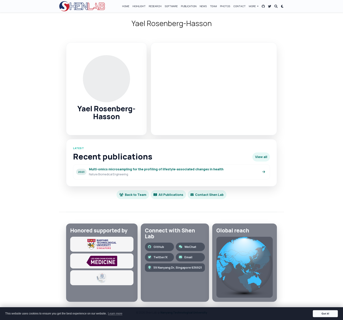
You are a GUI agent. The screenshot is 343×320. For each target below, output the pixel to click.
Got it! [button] (325, 313)
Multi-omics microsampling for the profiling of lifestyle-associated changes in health (156, 169)
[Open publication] (263, 172)
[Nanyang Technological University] (101, 244)
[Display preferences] (282, 6)
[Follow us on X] (269, 6)
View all (261, 157)
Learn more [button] (115, 313)
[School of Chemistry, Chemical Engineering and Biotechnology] (101, 277)
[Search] (276, 6)
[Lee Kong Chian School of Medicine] (101, 260)
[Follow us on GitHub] (263, 6)
